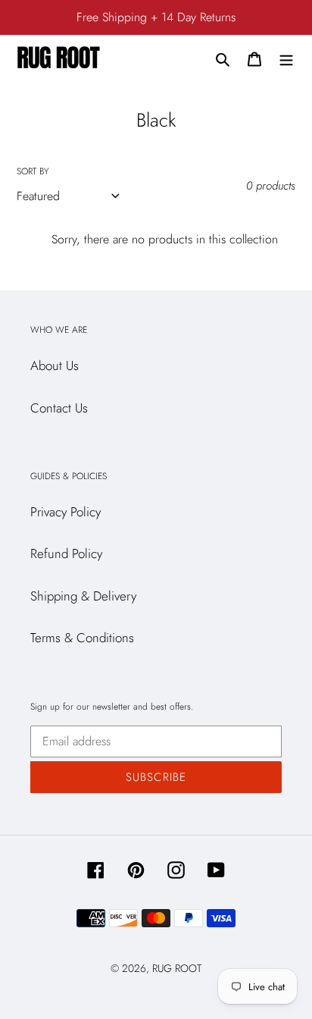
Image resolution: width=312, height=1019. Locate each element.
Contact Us (59, 408)
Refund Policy (66, 553)
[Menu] (286, 58)
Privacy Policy (65, 512)
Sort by (32, 171)
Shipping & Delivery (83, 596)
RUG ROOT (176, 968)
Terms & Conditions (82, 638)
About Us (54, 365)
